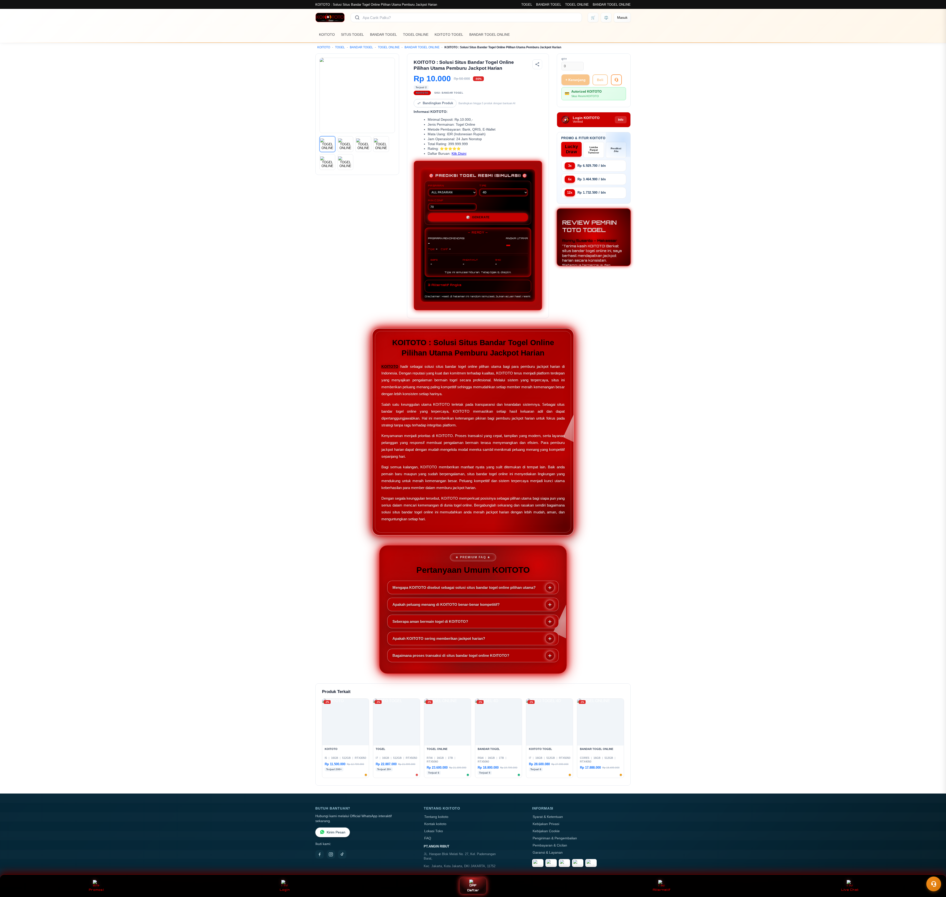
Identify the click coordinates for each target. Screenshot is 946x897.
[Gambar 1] (327, 144)
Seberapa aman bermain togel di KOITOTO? (430, 621)
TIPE (483, 185)
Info (620, 119)
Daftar (473, 890)
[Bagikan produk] (537, 64)
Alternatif (662, 890)
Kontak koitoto (435, 824)
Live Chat (850, 890)
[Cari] (357, 17)
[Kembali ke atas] (935, 871)
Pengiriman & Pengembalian (555, 838)
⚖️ (606, 17)
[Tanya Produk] (616, 79)
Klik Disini (459, 153)
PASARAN (436, 185)
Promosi (96, 890)
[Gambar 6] (345, 162)
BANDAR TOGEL (548, 4)
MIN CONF (435, 200)
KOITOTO (327, 34)
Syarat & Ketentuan (548, 817)
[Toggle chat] (933, 884)
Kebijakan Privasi (546, 824)
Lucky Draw (571, 149)
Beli (600, 80)
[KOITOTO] (330, 17)
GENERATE (478, 217)
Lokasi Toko (433, 831)
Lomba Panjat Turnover (593, 150)
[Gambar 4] (381, 144)
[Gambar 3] (363, 144)
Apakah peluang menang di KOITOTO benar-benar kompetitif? (446, 604)
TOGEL (526, 4)
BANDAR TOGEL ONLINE (612, 4)
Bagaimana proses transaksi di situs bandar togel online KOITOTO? (450, 655)
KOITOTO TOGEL (449, 34)
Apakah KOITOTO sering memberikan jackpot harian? (438, 638)
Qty (564, 59)
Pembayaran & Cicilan (550, 845)
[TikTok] (342, 854)
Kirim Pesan (336, 832)
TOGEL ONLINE (577, 4)
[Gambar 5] (327, 162)
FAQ (427, 838)
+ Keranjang (575, 80)
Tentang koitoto (436, 817)
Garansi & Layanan (548, 852)
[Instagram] (331, 854)
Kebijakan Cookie (546, 831)
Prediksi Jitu (616, 149)
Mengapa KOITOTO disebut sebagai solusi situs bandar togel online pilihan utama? (464, 587)
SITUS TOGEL (352, 34)
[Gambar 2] (345, 144)
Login (285, 890)
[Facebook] (319, 854)
